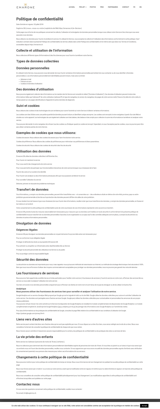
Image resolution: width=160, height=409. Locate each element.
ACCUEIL (72, 7)
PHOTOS (93, 7)
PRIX (102, 7)
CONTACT (125, 7)
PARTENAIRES (113, 7)
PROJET (82, 7)
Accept (144, 406)
